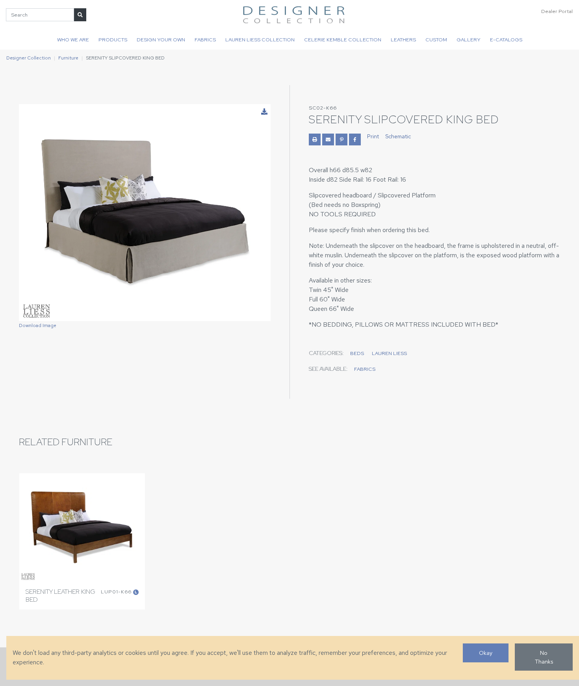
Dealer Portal (557, 11)
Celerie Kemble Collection (342, 39)
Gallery (469, 39)
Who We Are (73, 39)
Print (373, 136)
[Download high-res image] (264, 112)
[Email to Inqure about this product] (328, 139)
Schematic (398, 136)
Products (112, 39)
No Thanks (544, 657)
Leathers (403, 39)
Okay (485, 652)
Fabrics (205, 39)
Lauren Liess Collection (260, 39)
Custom (436, 39)
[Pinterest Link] (341, 139)
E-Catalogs (506, 39)
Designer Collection (28, 58)
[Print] (315, 139)
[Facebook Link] (355, 139)
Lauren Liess (389, 353)
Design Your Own (161, 39)
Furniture (68, 58)
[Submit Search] (80, 14)
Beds (357, 353)
